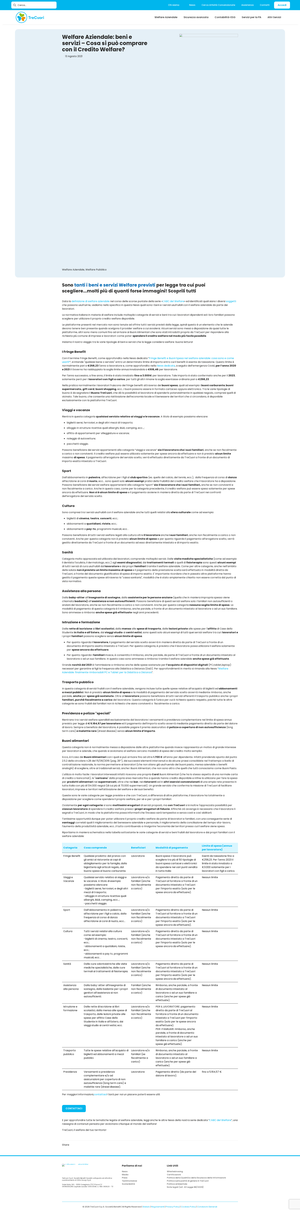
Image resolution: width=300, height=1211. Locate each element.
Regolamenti (157, 1206)
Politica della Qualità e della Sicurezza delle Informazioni (196, 1177)
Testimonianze (129, 1180)
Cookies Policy (188, 1206)
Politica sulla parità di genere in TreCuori (188, 1180)
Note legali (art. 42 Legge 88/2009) (185, 1187)
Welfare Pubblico (96, 269)
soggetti (231, 301)
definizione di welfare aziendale (91, 301)
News (125, 1171)
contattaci (100, 1094)
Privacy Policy (173, 1206)
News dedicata (166, 365)
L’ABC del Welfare (173, 301)
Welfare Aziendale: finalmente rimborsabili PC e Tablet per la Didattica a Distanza (145, 670)
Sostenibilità (128, 1183)
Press (124, 1177)
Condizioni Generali (207, 1206)
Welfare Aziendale (73, 269)
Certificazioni (174, 1174)
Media (125, 1174)
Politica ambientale (177, 1183)
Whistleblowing (175, 1171)
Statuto (146, 1206)
